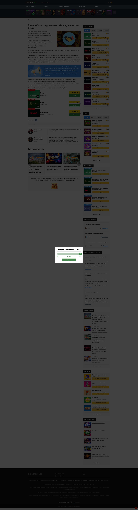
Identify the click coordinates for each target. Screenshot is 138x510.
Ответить (68, 259)
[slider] (80, 254)
